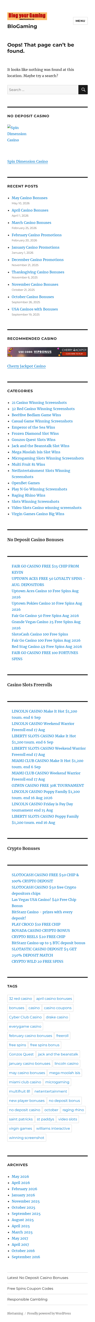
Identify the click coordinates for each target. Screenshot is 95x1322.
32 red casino (20, 999)
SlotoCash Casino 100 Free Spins (40, 634)
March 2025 (22, 1232)
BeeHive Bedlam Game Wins (36, 415)
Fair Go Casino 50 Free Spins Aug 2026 (45, 615)
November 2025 (26, 1201)
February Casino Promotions (37, 235)
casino (34, 1008)
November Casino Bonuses (35, 284)
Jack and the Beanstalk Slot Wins (40, 446)
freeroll (62, 1036)
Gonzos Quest (21, 1054)
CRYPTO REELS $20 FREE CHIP (38, 936)
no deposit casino (24, 1110)
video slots (67, 1119)
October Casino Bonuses (33, 297)
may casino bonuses (27, 1073)
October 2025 (23, 1207)
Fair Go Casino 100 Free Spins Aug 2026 (46, 640)
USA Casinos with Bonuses (35, 309)
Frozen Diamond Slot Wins (35, 433)
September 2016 (26, 1257)
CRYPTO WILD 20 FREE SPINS (37, 961)
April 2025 (21, 1226)
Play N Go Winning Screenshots (39, 489)
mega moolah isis (64, 1073)
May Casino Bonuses (30, 198)
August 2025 (23, 1220)
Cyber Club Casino (25, 1017)
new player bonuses (27, 1101)
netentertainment (50, 1091)
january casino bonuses (29, 1063)
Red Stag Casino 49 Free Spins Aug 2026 (47, 646)
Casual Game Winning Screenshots (42, 421)
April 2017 (20, 1244)
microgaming (57, 1082)
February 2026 (24, 1189)
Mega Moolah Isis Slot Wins (36, 452)
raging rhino (73, 1110)
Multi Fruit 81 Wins (28, 464)
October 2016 (23, 1250)
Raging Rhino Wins (28, 495)
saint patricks (21, 1119)
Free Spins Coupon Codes (30, 1288)
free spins (17, 1045)
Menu (80, 21)
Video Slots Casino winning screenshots (47, 507)
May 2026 (20, 1176)
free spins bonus (44, 1045)
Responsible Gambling (27, 1299)
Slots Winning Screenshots (35, 501)
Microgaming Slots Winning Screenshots (48, 458)
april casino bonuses (54, 999)
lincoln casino (66, 1063)
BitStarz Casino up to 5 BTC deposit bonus (48, 943)
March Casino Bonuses (31, 222)
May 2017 (20, 1238)
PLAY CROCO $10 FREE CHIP (36, 924)
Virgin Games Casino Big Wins (38, 514)
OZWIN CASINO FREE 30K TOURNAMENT (48, 785)
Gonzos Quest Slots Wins (33, 439)
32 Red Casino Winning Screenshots (43, 409)
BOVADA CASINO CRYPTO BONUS (41, 930)
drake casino (57, 1017)
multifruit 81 (19, 1091)
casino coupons (58, 1008)
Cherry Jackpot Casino (26, 366)
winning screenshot (26, 1138)
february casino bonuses (30, 1036)
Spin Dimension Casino (27, 161)
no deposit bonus (64, 1101)
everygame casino (25, 1026)
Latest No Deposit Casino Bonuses (37, 1278)
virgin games (20, 1128)
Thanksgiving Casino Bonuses (38, 272)
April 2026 (21, 1182)
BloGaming (22, 26)
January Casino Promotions (35, 247)
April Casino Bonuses (30, 210)
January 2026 (23, 1195)
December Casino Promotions (38, 259)
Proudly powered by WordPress (49, 1313)
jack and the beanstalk (58, 1054)
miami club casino (25, 1082)
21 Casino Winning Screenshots (39, 402)
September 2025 (26, 1213)
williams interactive (53, 1128)
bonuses (16, 1008)
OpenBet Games (26, 483)
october (51, 1110)
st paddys (45, 1119)
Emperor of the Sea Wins (33, 427)
